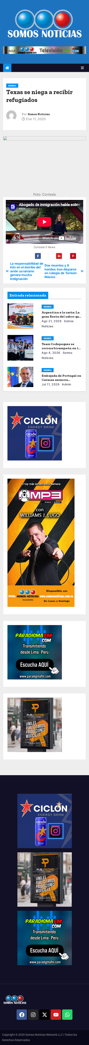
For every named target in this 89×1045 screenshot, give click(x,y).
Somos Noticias (39, 114)
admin (66, 384)
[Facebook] (22, 1014)
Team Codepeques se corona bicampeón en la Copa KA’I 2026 (61, 348)
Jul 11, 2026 (50, 384)
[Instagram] (33, 1014)
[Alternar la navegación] (82, 68)
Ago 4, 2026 (51, 352)
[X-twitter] (44, 1014)
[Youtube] (56, 1014)
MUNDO (12, 85)
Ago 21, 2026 (51, 321)
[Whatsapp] (67, 1014)
